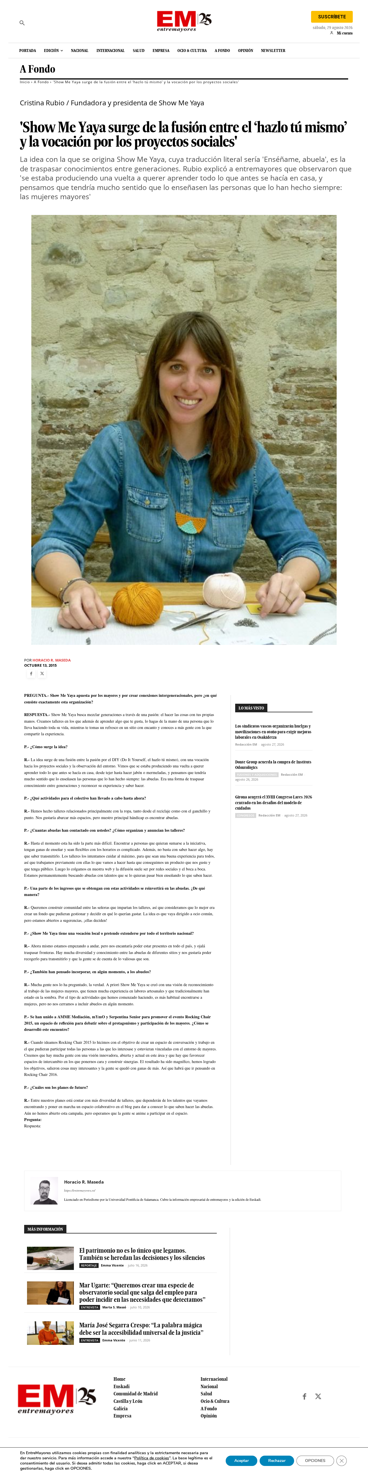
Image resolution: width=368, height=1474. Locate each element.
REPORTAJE (89, 1265)
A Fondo (37, 69)
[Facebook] (31, 674)
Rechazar (276, 1460)
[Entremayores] (184, 20)
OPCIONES (315, 1460)
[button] (22, 23)
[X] (42, 674)
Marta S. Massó (114, 1307)
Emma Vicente (112, 1265)
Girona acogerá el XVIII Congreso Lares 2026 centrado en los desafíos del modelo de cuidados (273, 802)
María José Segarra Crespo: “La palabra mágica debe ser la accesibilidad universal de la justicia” (141, 1328)
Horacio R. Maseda (51, 660)
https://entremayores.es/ (79, 1190)
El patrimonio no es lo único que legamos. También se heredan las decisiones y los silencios (142, 1254)
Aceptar (241, 1460)
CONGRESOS (245, 815)
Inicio (25, 81)
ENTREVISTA (89, 1307)
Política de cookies (151, 1458)
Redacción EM (246, 744)
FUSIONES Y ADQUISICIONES (257, 775)
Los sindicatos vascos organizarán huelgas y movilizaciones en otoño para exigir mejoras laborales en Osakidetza (273, 732)
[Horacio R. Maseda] (44, 1191)
